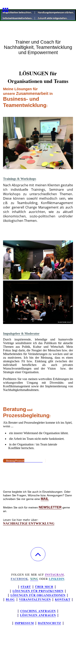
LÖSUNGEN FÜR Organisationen (38, 595)
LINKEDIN (56, 579)
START (26, 587)
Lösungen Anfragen (38, 615)
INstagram (54, 574)
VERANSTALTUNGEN (35, 599)
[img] (38, 15)
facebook (19, 579)
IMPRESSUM (24, 623)
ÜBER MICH (44, 587)
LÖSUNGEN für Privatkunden (38, 591)
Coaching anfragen (38, 611)
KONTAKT (62, 599)
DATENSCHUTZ (49, 623)
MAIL (45, 499)
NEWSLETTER (50, 507)
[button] (38, 554)
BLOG (10, 599)
